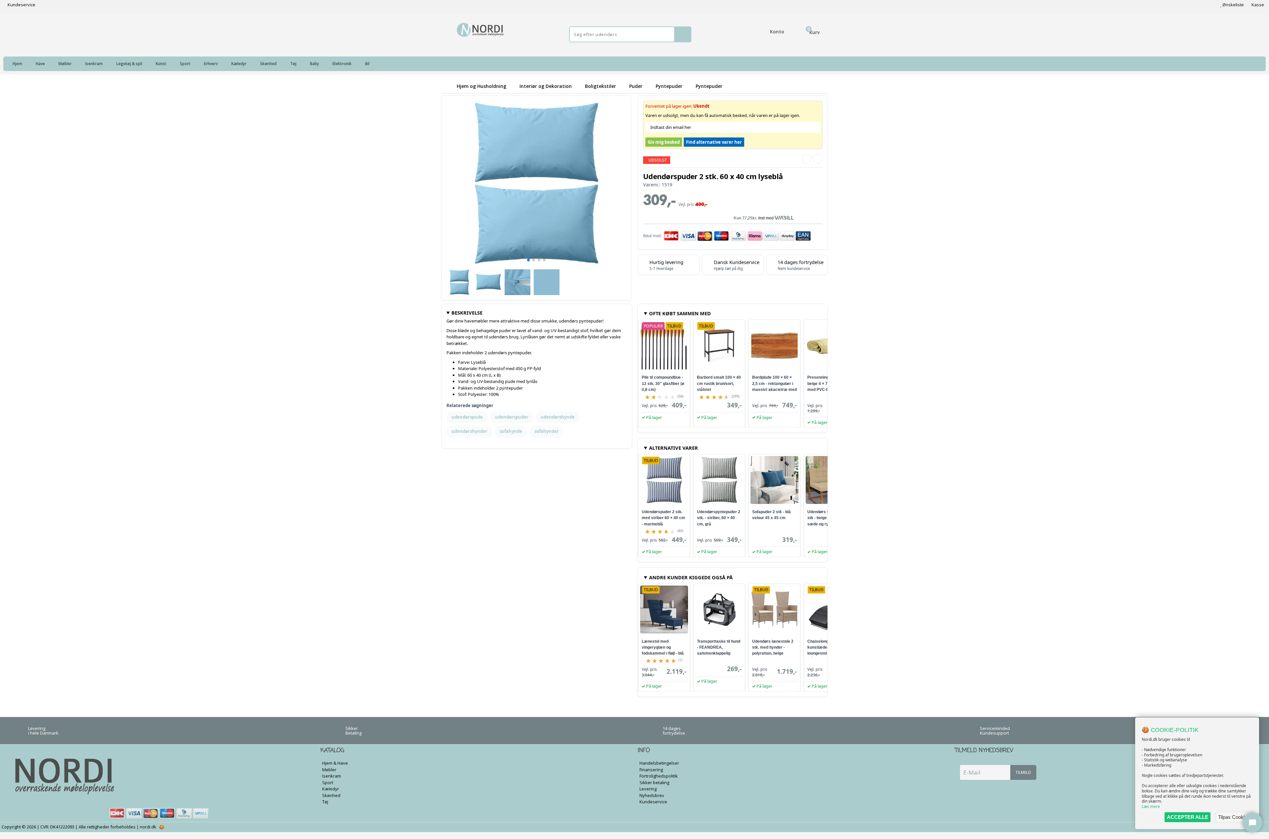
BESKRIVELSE (466, 312)
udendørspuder (511, 417)
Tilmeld (1023, 772)
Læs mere (1151, 806)
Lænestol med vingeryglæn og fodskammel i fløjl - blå (663, 647)
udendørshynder (469, 431)
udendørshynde (558, 417)
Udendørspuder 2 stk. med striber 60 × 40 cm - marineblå (663, 518)
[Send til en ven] (806, 159)
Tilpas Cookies (1234, 817)
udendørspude (467, 417)
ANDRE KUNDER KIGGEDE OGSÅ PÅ (691, 577)
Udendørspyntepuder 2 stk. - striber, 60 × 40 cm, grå (718, 518)
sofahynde (511, 431)
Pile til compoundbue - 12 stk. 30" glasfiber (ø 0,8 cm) (663, 383)
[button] (528, 260)
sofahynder (546, 431)
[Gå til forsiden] (448, 86)
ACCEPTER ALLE (1187, 817)
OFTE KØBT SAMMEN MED (680, 313)
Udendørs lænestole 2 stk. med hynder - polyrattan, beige (772, 647)
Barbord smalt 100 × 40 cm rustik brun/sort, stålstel (719, 383)
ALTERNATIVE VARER (673, 447)
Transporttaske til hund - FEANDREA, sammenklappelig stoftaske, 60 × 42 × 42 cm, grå (718, 653)
